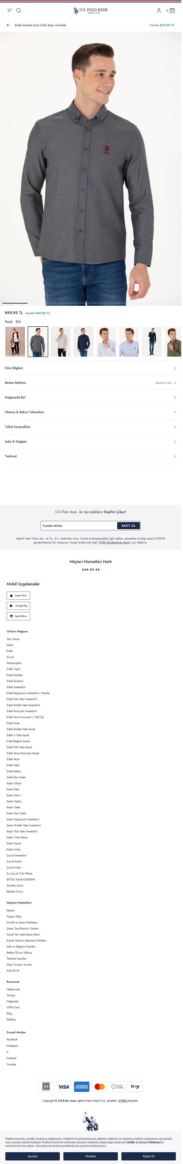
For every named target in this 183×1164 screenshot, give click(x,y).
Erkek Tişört (13, 666)
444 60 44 (91, 566)
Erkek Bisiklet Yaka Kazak (21, 727)
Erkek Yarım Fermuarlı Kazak (23, 751)
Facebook (12, 1036)
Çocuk (10, 654)
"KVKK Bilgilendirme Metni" (114, 540)
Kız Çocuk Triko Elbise (19, 871)
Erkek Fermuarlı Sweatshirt (22, 709)
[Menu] (10, 10)
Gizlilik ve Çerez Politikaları (22, 920)
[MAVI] (106, 339)
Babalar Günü (15, 889)
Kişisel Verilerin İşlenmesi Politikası (26, 938)
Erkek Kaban (14, 769)
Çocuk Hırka (14, 865)
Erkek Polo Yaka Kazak (19, 745)
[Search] (18, 10)
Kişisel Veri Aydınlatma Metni (23, 932)
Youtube (11, 1061)
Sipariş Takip (14, 914)
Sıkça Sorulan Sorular (19, 962)
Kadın (10, 642)
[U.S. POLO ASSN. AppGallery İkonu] (91, 613)
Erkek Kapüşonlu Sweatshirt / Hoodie (28, 690)
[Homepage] (90, 10)
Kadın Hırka (13, 847)
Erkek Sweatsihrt (16, 684)
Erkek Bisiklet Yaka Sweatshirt (23, 702)
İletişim (11, 908)
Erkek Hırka (13, 721)
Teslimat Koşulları (17, 956)
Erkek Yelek (13, 763)
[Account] (159, 10)
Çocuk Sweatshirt (16, 853)
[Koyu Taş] (60, 339)
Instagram (12, 1043)
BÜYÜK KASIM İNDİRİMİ (21, 877)
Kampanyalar (14, 660)
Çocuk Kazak (14, 859)
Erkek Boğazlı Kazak (18, 739)
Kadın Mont (13, 793)
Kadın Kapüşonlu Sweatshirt (23, 817)
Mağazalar (13, 999)
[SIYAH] (151, 339)
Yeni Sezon (13, 636)
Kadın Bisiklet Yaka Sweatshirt (24, 823)
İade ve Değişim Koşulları (21, 944)
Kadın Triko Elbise (17, 835)
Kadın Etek (13, 787)
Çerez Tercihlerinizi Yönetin (23, 926)
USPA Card (13, 1005)
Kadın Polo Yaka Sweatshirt (22, 829)
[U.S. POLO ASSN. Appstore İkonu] (91, 593)
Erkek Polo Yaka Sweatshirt (22, 696)
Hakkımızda (13, 987)
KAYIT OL (129, 523)
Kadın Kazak (14, 841)
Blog (9, 1011)
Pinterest (11, 1055)
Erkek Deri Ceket (16, 775)
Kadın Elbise (14, 781)
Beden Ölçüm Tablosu (19, 950)
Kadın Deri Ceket (16, 811)
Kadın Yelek (13, 805)
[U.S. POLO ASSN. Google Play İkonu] (91, 603)
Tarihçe (11, 993)
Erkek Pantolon (15, 678)
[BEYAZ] (15, 339)
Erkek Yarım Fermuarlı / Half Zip (25, 715)
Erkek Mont (13, 757)
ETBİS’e (123, 1098)
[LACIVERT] (83, 339)
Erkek (10, 648)
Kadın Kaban (14, 799)
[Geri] (8, 25)
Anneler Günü (15, 883)
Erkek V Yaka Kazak (18, 733)
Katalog (11, 1017)
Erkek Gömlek (14, 672)
